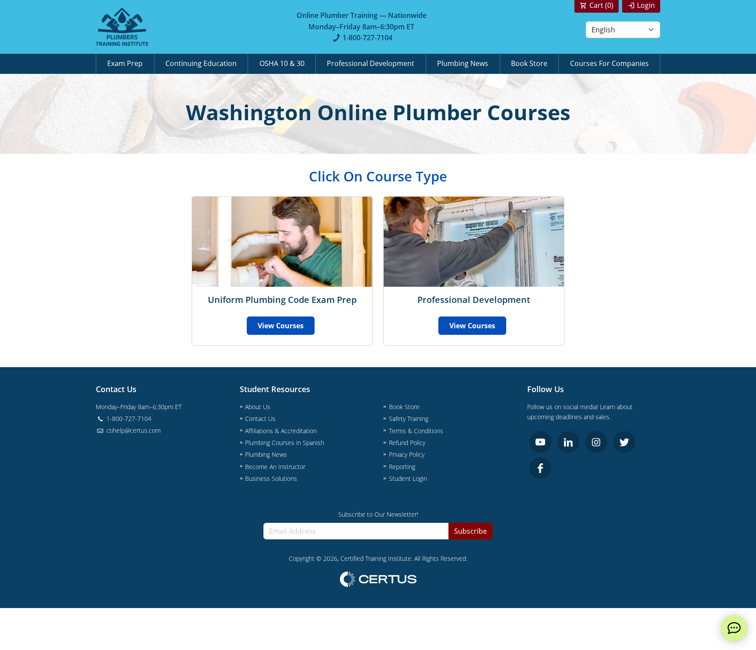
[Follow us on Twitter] (624, 442)
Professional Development (370, 63)
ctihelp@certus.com (133, 430)
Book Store (529, 63)
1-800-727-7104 (367, 37)
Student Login (408, 478)
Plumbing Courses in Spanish (284, 442)
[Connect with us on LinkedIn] (568, 442)
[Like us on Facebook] (540, 468)
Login (646, 5)
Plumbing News (462, 63)
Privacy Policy (406, 454)
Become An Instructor (275, 466)
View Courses (281, 325)
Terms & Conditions (416, 431)
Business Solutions (271, 478)
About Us (257, 407)
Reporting (402, 466)
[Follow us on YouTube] (540, 442)
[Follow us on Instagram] (596, 442)
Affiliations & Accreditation (281, 431)
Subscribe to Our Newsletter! (378, 514)
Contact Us (260, 418)
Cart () (601, 5)
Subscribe (470, 531)
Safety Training (408, 418)
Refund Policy (407, 442)
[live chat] (734, 628)
